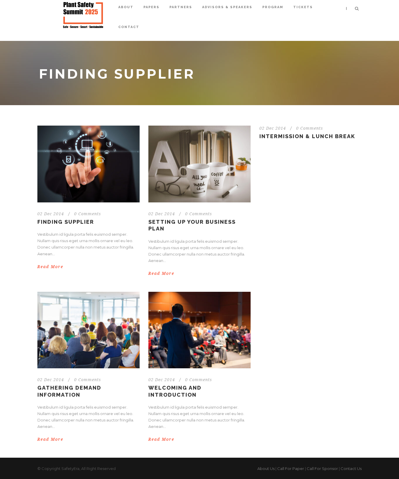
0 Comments (87, 213)
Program (272, 7)
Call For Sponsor (322, 468)
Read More (50, 266)
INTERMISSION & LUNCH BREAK (307, 136)
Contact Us (351, 468)
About (125, 7)
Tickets (303, 7)
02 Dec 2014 (50, 213)
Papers (151, 7)
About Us (266, 468)
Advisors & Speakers (227, 7)
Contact (128, 27)
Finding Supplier (65, 222)
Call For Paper (290, 468)
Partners (180, 7)
